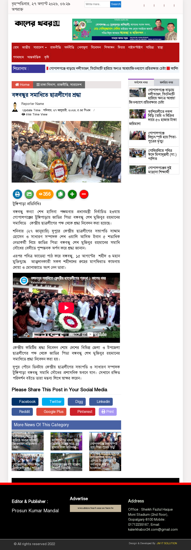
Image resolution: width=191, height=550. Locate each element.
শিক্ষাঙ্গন (109, 47)
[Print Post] (17, 194)
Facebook (27, 401)
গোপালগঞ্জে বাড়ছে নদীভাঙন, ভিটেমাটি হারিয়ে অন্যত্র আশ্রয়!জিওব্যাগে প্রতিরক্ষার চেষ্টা (101, 68)
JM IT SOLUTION (167, 543)
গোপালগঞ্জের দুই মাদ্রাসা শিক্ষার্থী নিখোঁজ (66, 466)
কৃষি (46, 57)
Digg (78, 401)
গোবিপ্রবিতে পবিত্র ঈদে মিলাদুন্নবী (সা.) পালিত (26, 466)
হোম (16, 47)
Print (109, 411)
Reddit (24, 411)
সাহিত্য (150, 47)
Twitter (54, 401)
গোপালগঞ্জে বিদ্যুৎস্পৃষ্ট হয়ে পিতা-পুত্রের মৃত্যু (103, 445)
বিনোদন (96, 47)
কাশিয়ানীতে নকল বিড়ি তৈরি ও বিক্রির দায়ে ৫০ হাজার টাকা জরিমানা (65, 444)
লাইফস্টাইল (135, 47)
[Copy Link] (60, 194)
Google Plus (53, 411)
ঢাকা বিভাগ (48, 85)
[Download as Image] (29, 194)
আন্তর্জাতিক (34, 57)
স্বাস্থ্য (160, 47)
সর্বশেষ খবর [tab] (141, 82)
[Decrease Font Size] (84, 194)
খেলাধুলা (83, 47)
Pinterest (84, 411)
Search (116, 4)
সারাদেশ (39, 47)
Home (24, 85)
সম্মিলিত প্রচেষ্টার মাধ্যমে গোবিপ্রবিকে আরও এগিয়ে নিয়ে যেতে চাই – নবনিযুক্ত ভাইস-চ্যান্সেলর (104, 461)
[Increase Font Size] (72, 194)
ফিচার (121, 47)
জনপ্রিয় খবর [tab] (166, 82)
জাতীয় (26, 47)
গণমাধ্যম (18, 57)
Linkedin (103, 401)
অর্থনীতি (69, 47)
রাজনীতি (55, 47)
